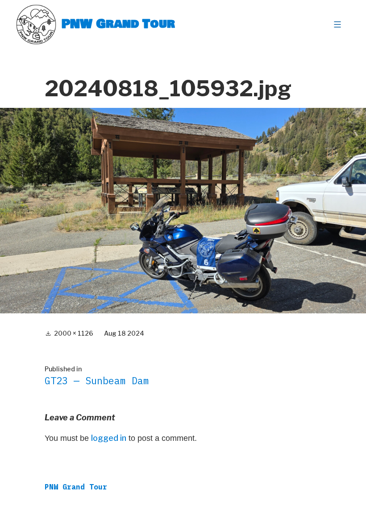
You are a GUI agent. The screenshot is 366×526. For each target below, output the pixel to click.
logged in (108, 438)
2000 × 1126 (73, 333)
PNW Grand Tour (118, 24)
